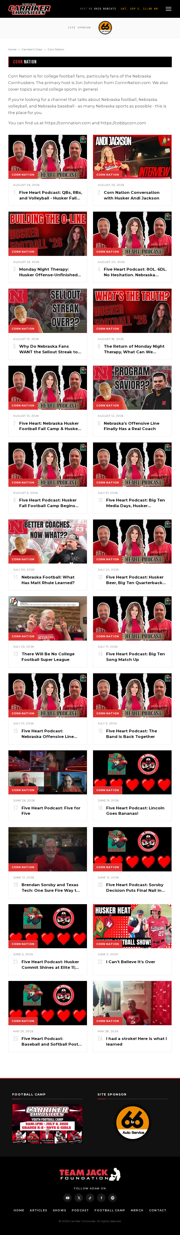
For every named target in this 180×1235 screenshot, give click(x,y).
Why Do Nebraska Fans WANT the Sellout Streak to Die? (48, 352)
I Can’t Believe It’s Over (130, 961)
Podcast (80, 1210)
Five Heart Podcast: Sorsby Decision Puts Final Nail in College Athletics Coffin (134, 890)
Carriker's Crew (32, 49)
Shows (59, 1210)
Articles (38, 1210)
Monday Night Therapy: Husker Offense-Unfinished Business (48, 275)
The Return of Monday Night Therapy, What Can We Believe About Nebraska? (134, 352)
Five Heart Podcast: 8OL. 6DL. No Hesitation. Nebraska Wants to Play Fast (135, 275)
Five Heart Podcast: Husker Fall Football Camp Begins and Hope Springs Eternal (48, 506)
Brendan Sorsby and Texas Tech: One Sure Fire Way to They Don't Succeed (50, 890)
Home (12, 49)
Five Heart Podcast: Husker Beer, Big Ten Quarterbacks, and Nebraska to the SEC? (136, 583)
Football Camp (109, 1210)
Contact (157, 1210)
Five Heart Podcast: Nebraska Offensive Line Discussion (48, 737)
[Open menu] (168, 9)
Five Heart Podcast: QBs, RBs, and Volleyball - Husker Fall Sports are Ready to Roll (50, 198)
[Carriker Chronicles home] (29, 9)
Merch (137, 1210)
